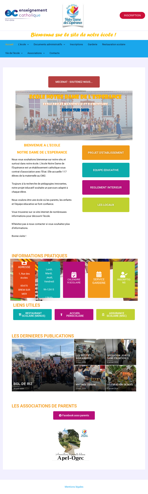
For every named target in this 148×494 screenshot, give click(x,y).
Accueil (9, 44)
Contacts (55, 53)
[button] (132, 15)
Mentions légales (74, 486)
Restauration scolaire (113, 44)
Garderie (92, 44)
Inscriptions (76, 44)
